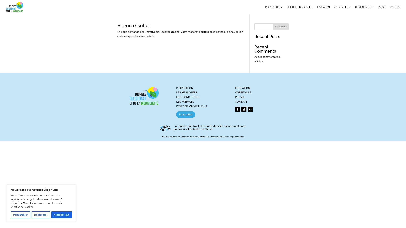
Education (323, 7)
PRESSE (240, 97)
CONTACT (241, 101)
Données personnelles (234, 137)
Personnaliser (20, 215)
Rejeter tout (40, 215)
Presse (382, 7)
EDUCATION (242, 88)
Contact (395, 7)
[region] (41, 203)
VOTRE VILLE (243, 92)
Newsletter (185, 114)
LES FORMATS (185, 101)
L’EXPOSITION (184, 88)
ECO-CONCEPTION (187, 97)
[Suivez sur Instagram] (243, 109)
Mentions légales (214, 137)
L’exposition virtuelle (300, 7)
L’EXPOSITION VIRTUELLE (192, 106)
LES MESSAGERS (186, 92)
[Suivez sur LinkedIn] (250, 109)
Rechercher (281, 26)
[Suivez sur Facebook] (237, 109)
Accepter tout (61, 215)
